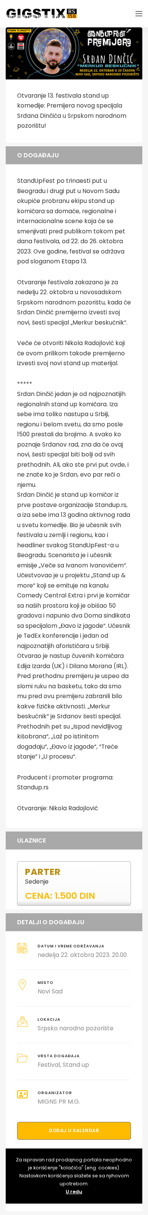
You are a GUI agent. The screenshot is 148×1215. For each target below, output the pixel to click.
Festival (49, 1065)
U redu (74, 1191)
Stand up (76, 1065)
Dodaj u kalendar (74, 1130)
